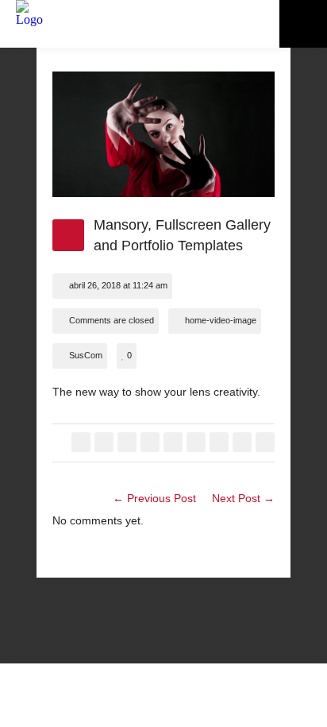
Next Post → (243, 498)
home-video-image (220, 320)
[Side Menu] (303, 24)
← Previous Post (154, 498)
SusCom (85, 355)
